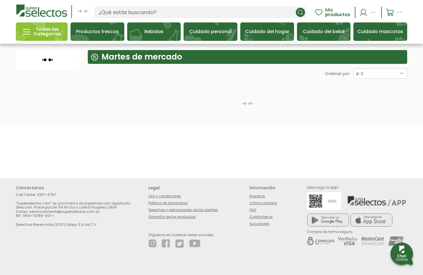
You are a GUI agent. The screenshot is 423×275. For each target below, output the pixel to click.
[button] (368, 12)
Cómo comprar (263, 202)
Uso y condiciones (164, 196)
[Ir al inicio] (42, 10)
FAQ (252, 209)
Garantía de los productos (172, 216)
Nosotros (257, 196)
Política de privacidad (168, 202)
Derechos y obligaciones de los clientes (183, 209)
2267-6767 (46, 194)
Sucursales (259, 223)
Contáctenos (261, 216)
